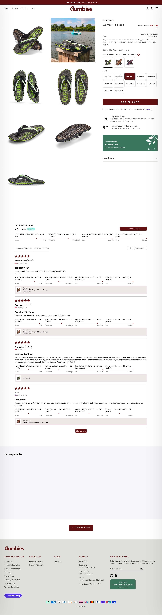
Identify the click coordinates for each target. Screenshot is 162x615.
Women (15, 8)
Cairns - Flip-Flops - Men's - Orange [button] (35, 290)
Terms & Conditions (11, 587)
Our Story (57, 561)
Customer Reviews (36, 561)
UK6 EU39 (108, 76)
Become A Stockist (36, 565)
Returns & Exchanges (12, 569)
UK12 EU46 (130, 83)
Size (105, 71)
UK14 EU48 (151, 83)
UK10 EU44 (108, 83)
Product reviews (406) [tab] (24, 248)
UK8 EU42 (140, 76)
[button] (18, 289)
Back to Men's (82, 528)
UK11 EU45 (119, 83)
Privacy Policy (9, 583)
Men (6, 8)
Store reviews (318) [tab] (41, 248)
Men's (111, 20)
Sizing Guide (9, 576)
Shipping (7, 572)
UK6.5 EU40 (119, 76)
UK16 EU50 (119, 91)
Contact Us (8, 561)
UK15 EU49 (108, 91)
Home (105, 20)
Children (24, 8)
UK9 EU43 (151, 76)
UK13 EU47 (140, 83)
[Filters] (130, 248)
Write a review (134, 228)
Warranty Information (12, 580)
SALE (33, 8)
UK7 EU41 (129, 76)
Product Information (12, 565)
